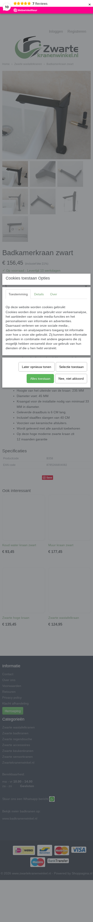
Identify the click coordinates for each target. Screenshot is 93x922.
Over (53, 294)
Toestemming (18, 294)
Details (39, 294)
